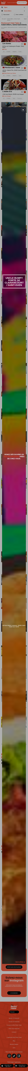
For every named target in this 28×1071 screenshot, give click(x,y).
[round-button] (23, 110)
